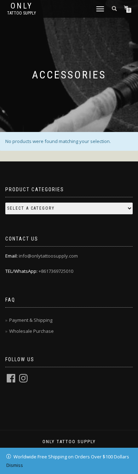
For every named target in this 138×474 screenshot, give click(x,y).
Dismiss (14, 465)
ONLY (22, 6)
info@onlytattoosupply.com (48, 256)
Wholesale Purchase (31, 331)
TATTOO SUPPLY (21, 13)
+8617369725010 (56, 271)
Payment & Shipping (30, 320)
